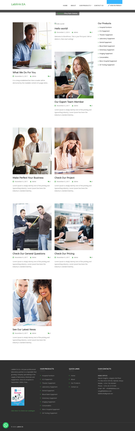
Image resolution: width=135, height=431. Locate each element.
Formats (18, 65)
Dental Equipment (105, 42)
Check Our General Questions (29, 253)
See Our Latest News (24, 329)
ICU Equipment (104, 31)
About (73, 5)
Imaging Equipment (106, 53)
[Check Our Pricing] (74, 241)
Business (18, 246)
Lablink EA (18, 4)
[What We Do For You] (32, 60)
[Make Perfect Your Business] (32, 165)
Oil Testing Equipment (107, 65)
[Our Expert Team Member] (74, 89)
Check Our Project (65, 177)
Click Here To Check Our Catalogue (23, 411)
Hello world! (61, 28)
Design (60, 246)
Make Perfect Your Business (28, 177)
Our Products (85, 5)
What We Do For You (24, 72)
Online (60, 95)
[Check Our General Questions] (32, 241)
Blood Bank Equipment (107, 46)
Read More (19, 89)
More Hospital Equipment (108, 61)
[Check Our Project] (74, 165)
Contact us (74, 387)
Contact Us (98, 5)
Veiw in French (114, 2)
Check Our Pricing (64, 253)
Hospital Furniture (105, 27)
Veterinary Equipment (106, 50)
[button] (6, 425)
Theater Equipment (106, 35)
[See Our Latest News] (32, 317)
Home (65, 5)
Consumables (104, 57)
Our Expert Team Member (69, 102)
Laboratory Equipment (107, 38)
